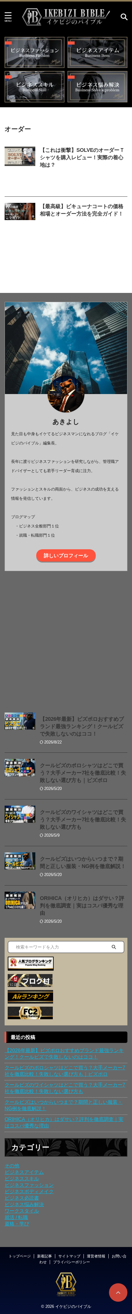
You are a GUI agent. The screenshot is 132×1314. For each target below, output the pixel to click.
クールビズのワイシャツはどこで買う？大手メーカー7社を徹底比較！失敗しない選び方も (83, 819)
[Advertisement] (66, 640)
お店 (76, 221)
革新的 (67, 185)
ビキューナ (111, 221)
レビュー (62, 178)
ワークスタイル (22, 1210)
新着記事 (44, 1256)
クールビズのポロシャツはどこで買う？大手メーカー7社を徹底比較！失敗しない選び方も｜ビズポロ (83, 773)
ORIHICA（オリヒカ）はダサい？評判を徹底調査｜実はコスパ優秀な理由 (82, 905)
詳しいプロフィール (66, 555)
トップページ (20, 1256)
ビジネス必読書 (22, 1198)
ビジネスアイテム (24, 1172)
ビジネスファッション (29, 1185)
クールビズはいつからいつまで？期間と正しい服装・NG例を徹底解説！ (63, 1105)
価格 (97, 228)
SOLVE (79, 172)
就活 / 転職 (16, 1217)
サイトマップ (69, 1256)
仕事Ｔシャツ (85, 178)
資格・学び (17, 1223)
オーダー (96, 172)
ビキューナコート (56, 228)
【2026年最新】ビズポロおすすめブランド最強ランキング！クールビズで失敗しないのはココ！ (82, 726)
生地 (103, 178)
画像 (114, 178)
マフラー (82, 228)
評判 (54, 185)
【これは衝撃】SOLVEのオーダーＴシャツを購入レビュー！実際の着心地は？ (82, 157)
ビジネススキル (22, 1178)
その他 (12, 1165)
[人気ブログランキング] (31, 967)
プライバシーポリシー (71, 1262)
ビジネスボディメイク (29, 1191)
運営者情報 (96, 1256)
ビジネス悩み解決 (24, 1204)
